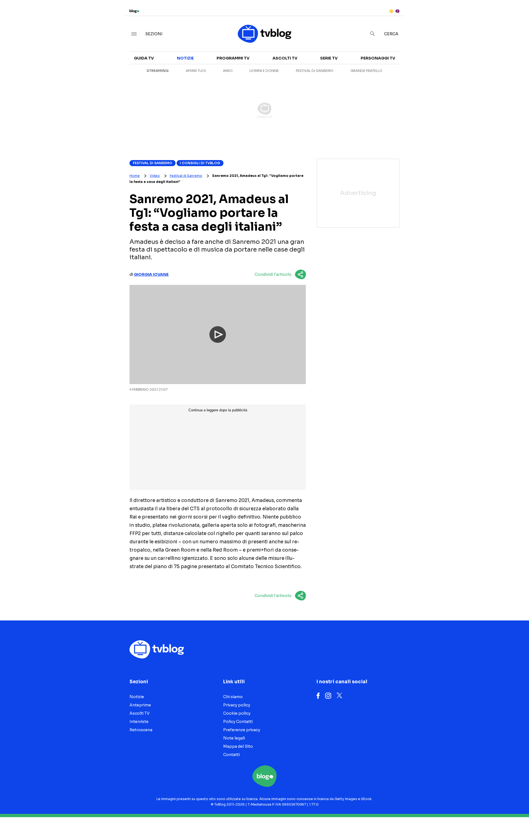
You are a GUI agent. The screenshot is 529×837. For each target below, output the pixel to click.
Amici (228, 71)
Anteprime (140, 705)
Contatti (231, 754)
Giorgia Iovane (151, 274)
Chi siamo (233, 696)
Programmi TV (233, 58)
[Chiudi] (516, 15)
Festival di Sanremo (314, 71)
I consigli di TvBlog (200, 163)
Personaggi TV (378, 58)
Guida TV (144, 58)
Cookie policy (236, 713)
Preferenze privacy (241, 729)
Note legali (234, 738)
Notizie (185, 58)
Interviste (457, 54)
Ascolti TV (284, 58)
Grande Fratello (366, 71)
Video (155, 176)
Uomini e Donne (264, 71)
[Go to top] (457, 819)
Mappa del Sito (238, 746)
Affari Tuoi (196, 71)
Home (134, 176)
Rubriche (456, 63)
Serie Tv (329, 58)
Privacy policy (236, 705)
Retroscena (140, 729)
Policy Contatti (238, 721)
